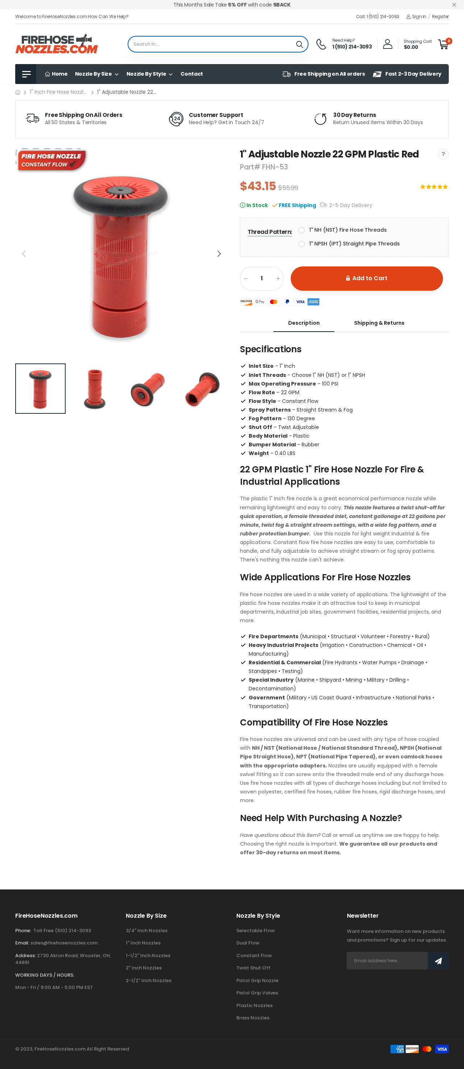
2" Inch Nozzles (144, 967)
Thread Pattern (270, 232)
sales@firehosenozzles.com (64, 942)
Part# (251, 167)
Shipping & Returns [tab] (379, 323)
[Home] (17, 92)
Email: (22, 942)
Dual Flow (248, 942)
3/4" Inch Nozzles (146, 930)
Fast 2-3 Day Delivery (413, 73)
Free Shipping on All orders (329, 73)
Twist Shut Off (253, 967)
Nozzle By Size (93, 73)
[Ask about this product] (443, 154)
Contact (192, 73)
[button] (218, 253)
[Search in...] (299, 44)
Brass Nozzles (252, 1017)
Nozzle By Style (146, 73)
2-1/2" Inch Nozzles (148, 980)
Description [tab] (304, 323)
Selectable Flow (255, 930)
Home (59, 73)
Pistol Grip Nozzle (257, 980)
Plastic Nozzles (254, 1005)
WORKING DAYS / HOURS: (44, 975)
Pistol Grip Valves (257, 992)
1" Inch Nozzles (143, 942)
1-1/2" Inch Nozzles (148, 955)
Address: (25, 955)
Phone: (23, 930)
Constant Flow (254, 955)
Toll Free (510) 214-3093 (62, 930)
